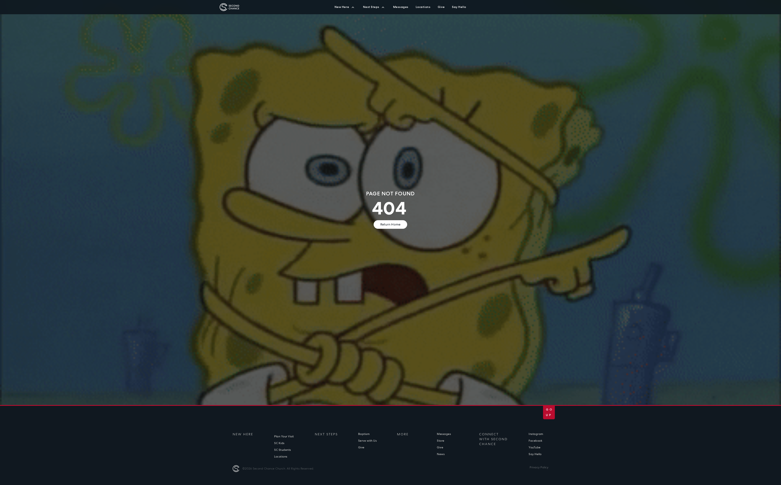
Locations (280, 456)
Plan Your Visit (284, 436)
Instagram (536, 434)
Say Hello (535, 454)
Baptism (364, 434)
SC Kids (392, 9)
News (441, 454)
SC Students (413, 9)
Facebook (535, 440)
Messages (444, 434)
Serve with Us (367, 440)
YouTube (535, 447)
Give (413, 9)
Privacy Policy (539, 467)
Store (440, 440)
